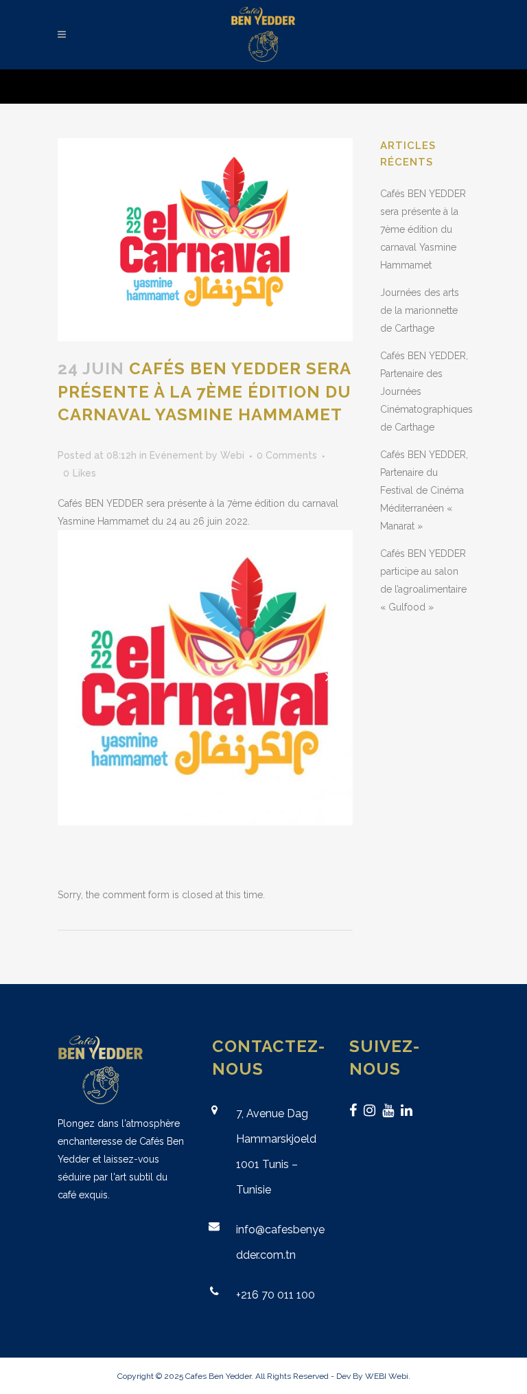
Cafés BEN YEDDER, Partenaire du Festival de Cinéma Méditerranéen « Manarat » (424, 490)
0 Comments (287, 455)
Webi (232, 455)
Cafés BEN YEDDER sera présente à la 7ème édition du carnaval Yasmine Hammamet (423, 229)
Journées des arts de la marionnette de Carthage (419, 310)
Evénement (176, 455)
